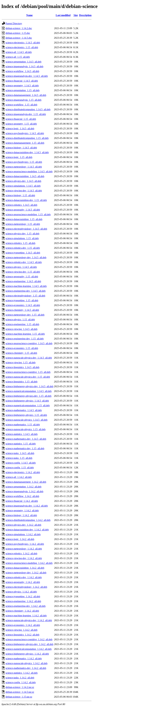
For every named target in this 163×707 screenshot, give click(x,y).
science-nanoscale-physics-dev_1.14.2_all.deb (29, 620)
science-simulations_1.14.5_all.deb (23, 185)
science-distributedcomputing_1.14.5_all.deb (28, 109)
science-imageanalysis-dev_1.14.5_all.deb (27, 76)
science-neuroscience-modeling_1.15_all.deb (28, 214)
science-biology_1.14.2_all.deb (21, 515)
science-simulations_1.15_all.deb (22, 238)
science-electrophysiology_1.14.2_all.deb (26, 587)
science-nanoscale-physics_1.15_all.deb (26, 429)
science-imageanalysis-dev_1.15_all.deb (26, 114)
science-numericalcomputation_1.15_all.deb (28, 405)
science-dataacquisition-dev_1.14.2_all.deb (27, 529)
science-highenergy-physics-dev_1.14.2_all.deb (29, 644)
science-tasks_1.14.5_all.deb (20, 453)
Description (85, 15)
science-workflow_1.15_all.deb (21, 104)
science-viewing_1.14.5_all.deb (21, 329)
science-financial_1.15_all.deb (21, 119)
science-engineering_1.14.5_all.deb (23, 281)
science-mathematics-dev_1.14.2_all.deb (26, 668)
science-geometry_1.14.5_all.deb (22, 85)
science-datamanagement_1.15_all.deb (25, 142)
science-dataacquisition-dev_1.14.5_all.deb (27, 152)
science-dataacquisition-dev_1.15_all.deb (26, 200)
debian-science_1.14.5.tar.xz (20, 692)
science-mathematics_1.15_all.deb (23, 424)
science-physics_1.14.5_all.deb (21, 267)
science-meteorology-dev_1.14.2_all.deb (26, 572)
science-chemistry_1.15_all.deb (21, 353)
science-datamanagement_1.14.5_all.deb (26, 95)
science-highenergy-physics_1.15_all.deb (26, 415)
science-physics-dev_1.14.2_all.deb (23, 524)
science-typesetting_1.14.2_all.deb (23, 596)
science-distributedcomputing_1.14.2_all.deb (28, 520)
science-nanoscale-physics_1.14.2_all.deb (26, 663)
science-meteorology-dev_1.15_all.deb (25, 314)
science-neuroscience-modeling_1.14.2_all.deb (29, 563)
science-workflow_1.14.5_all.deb (22, 71)
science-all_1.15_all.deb (18, 57)
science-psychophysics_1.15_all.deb (24, 162)
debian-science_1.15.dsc (18, 33)
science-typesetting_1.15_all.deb (22, 300)
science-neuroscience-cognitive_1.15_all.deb (28, 372)
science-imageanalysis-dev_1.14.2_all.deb (27, 505)
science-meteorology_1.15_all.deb (23, 224)
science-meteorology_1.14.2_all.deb (24, 548)
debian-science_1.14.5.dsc (19, 37)
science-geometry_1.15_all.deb (21, 123)
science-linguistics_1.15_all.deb (21, 381)
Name (29, 15)
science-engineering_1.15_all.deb (22, 324)
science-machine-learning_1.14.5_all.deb (26, 286)
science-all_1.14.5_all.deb (19, 52)
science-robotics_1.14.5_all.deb (21, 205)
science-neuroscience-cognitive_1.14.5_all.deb (29, 343)
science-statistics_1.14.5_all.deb (22, 434)
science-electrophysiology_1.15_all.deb (25, 295)
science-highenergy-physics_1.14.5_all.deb (27, 400)
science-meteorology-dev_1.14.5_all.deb (26, 257)
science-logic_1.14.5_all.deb (20, 128)
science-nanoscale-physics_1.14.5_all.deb (26, 419)
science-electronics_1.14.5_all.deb (23, 42)
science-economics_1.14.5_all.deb (23, 305)
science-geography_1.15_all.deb (22, 276)
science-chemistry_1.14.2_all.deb (22, 610)
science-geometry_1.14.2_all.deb (22, 510)
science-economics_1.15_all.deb (22, 348)
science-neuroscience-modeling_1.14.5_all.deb (29, 171)
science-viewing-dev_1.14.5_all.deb (24, 190)
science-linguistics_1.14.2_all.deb (22, 634)
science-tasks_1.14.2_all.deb (20, 677)
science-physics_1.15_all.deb (20, 319)
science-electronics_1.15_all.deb (22, 47)
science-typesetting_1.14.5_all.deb (23, 252)
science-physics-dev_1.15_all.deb (22, 233)
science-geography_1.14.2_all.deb (23, 582)
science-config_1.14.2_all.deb (21, 682)
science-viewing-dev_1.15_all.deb (23, 271)
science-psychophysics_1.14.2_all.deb (25, 544)
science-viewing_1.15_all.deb (20, 362)
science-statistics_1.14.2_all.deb (22, 673)
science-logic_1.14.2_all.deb (20, 539)
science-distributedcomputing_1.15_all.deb (27, 138)
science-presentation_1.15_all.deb (22, 90)
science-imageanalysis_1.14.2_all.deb (24, 491)
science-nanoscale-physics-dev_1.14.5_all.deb (29, 357)
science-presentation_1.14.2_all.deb (23, 486)
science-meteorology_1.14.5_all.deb (24, 166)
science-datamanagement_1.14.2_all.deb (26, 482)
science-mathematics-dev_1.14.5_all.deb (26, 439)
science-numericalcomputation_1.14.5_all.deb (29, 391)
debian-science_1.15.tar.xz (19, 696)
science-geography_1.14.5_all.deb (23, 209)
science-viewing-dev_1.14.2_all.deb (24, 558)
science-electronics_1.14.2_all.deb (23, 472)
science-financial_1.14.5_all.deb (22, 80)
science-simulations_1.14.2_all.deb (23, 534)
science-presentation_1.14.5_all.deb (23, 61)
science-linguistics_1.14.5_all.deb (22, 367)
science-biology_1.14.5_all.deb (21, 147)
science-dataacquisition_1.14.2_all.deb (25, 567)
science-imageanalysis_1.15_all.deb (23, 100)
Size (76, 15)
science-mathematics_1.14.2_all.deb (24, 658)
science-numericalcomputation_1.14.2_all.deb (29, 649)
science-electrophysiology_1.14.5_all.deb (26, 228)
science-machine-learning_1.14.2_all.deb (26, 615)
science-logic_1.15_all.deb (19, 157)
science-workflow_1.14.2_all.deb (22, 496)
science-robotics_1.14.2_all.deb (21, 553)
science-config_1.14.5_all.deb (21, 462)
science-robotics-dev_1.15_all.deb (23, 248)
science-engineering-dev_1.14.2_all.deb (26, 606)
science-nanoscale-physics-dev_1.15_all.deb (28, 376)
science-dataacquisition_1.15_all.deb (24, 219)
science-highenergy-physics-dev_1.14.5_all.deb (29, 386)
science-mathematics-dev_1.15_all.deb (25, 448)
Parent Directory (14, 23)
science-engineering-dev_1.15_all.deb (25, 338)
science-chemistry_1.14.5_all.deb (22, 310)
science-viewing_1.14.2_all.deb (21, 630)
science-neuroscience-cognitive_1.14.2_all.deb (29, 639)
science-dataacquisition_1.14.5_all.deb (25, 176)
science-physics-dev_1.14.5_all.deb (23, 181)
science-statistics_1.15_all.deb (21, 443)
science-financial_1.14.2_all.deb (22, 501)
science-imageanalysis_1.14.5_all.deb (24, 66)
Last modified (63, 15)
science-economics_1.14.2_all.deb (23, 625)
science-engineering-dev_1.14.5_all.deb (26, 291)
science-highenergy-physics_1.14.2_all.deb (27, 653)
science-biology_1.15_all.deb (20, 195)
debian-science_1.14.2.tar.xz (20, 687)
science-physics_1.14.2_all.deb (21, 591)
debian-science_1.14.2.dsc (19, 28)
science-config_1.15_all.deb (20, 467)
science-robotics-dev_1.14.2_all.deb (24, 577)
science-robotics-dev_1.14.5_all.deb (24, 262)
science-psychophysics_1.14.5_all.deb (25, 133)
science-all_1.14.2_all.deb (19, 477)
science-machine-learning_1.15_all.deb (25, 333)
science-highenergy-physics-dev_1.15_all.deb (28, 396)
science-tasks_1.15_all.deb (19, 458)
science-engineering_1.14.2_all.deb (23, 601)
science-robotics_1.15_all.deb (20, 243)
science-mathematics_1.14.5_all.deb (24, 410)
